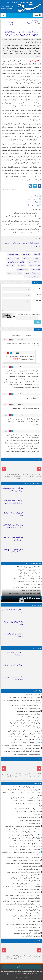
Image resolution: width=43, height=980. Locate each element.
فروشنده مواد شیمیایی (14, 273)
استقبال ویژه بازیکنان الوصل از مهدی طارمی (27, 811)
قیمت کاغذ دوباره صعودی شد (31, 584)
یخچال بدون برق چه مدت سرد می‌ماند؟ (28, 714)
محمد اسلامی (16, 243)
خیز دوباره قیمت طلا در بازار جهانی (30, 573)
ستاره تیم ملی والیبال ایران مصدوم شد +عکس (12, 635)
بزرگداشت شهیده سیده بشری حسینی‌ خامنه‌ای (14, 653)
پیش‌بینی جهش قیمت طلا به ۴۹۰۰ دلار (28, 581)
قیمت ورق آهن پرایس (33, 273)
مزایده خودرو (36, 269)
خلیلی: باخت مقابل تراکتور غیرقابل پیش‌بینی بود (26, 916)
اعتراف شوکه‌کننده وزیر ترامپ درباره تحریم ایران (26, 705)
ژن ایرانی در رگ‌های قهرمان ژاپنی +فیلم (12, 610)
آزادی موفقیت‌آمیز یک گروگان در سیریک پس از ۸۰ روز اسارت (12, 526)
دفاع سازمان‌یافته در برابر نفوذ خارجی (29, 930)
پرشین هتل (21, 265)
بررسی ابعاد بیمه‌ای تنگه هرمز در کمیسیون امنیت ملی (24, 829)
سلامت (39, 941)
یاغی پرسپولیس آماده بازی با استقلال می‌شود (27, 809)
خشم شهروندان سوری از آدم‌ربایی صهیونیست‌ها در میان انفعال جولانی (22, 794)
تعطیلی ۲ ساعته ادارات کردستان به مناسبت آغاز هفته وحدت (22, 895)
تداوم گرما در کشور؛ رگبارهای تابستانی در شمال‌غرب (11, 775)
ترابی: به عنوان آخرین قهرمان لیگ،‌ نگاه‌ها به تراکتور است (23, 904)
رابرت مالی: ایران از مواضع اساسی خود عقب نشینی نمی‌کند (22, 910)
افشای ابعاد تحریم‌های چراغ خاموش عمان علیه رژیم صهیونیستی (21, 745)
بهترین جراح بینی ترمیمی (16, 262)
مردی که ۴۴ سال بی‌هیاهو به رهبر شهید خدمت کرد (24, 697)
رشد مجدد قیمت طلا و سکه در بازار (29, 576)
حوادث (39, 759)
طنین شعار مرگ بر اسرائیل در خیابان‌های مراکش (25, 878)
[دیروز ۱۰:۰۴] (32, 637)
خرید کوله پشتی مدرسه (32, 276)
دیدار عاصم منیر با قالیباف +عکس (30, 717)
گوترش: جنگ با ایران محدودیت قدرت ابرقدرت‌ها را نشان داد (22, 790)
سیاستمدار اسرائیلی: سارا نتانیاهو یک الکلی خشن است (24, 846)
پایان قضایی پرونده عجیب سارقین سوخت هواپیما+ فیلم (12, 489)
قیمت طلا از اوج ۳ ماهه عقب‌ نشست (29, 881)
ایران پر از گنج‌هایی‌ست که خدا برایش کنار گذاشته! (25, 742)
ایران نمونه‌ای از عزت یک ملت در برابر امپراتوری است (24, 838)
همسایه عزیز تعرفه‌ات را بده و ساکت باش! (27, 849)
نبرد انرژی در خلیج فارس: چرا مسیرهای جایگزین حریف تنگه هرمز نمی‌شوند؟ (22, 853)
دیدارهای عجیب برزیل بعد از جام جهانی (28, 720)
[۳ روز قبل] (11, 467)
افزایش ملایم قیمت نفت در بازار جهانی (28, 869)
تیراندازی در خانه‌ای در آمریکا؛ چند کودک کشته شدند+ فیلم (13, 501)
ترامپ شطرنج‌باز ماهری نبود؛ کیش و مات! (27, 843)
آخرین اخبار (37, 783)
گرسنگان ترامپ (35, 814)
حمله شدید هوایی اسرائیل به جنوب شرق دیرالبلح (25, 798)
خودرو (39, 459)
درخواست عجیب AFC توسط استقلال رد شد (27, 754)
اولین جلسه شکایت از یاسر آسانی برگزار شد (27, 708)
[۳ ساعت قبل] (32, 528)
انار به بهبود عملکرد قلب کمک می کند (31, 957)
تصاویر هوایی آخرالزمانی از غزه (29, 598)
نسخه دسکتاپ (22, 967)
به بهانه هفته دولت (34, 823)
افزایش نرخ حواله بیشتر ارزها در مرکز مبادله (27, 578)
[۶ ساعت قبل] (31, 467)
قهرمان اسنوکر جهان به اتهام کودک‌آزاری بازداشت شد (24, 841)
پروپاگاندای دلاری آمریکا (33, 913)
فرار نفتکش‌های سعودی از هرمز (30, 875)
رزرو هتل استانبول (13, 258)
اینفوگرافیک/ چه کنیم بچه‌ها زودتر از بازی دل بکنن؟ (12, 957)
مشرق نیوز (25, 6)
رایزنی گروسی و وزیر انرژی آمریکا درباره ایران (26, 213)
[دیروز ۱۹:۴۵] (32, 553)
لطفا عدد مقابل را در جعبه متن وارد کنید (29, 314)
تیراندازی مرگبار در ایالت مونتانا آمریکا (29, 892)
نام (40, 288)
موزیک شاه (26, 254)
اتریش (7, 243)
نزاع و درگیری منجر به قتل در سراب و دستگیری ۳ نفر (24, 737)
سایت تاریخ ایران (13, 254)
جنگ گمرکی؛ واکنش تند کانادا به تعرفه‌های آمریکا (25, 898)
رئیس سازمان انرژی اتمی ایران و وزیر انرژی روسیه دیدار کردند (21, 232)
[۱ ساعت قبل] (32, 492)
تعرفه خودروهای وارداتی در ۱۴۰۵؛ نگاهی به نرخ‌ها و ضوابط (12, 476)
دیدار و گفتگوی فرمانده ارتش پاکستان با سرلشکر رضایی (24, 734)
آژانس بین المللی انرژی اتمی (31, 243)
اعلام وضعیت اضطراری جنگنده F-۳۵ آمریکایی (26, 919)
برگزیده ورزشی (36, 605)
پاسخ (5, 339)
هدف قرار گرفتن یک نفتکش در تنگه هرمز (27, 927)
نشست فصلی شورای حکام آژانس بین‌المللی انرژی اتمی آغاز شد (20, 221)
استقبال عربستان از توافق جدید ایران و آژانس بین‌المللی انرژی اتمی (22, 217)
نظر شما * (37, 300)
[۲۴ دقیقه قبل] (31, 767)
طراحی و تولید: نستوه (21, 977)
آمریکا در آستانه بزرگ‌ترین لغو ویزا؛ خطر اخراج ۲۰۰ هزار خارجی (21, 901)
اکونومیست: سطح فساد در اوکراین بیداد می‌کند (26, 884)
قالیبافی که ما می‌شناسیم (32, 694)
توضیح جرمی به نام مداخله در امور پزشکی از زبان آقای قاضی (22, 826)
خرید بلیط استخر (22, 269)
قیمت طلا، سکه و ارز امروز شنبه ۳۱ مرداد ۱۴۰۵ (26, 587)
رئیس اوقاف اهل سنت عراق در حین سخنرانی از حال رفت (23, 731)
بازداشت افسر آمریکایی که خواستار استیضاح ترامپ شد (24, 832)
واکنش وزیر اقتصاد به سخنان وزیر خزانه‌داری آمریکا (25, 723)
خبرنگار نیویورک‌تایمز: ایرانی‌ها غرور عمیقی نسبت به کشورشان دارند (23, 804)
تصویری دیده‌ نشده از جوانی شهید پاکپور (28, 711)
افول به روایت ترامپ (34, 921)
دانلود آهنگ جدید (34, 262)
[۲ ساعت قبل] (32, 504)
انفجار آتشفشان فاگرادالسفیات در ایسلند (28, 817)
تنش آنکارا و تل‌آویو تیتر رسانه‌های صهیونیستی (26, 933)
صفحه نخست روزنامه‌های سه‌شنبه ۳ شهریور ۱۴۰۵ (12, 678)
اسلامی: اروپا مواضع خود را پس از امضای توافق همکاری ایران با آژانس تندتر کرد (21, 33)
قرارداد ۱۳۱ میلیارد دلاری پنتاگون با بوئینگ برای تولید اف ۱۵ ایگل (21, 886)
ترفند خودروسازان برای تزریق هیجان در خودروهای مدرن (32, 475)
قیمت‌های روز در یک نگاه (33, 563)
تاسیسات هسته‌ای (35, 246)
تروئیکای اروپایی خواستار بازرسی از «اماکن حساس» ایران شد (21, 229)
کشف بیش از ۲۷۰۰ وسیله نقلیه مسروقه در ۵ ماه (32, 775)
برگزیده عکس (37, 648)
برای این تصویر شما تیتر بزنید (31, 866)
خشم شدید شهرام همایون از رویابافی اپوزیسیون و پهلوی (23, 872)
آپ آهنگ (37, 254)
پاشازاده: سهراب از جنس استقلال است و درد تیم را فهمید (23, 863)
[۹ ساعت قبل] (31, 949)
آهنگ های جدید (34, 265)
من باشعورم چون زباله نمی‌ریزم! (13, 664)
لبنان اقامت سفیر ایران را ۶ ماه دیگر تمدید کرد (13, 538)
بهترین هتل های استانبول (31, 258)
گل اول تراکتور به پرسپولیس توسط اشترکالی (27, 739)
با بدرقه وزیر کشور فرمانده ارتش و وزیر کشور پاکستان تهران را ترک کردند (23, 701)
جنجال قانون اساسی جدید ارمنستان (29, 820)
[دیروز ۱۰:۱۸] (32, 625)
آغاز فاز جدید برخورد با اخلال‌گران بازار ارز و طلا (26, 787)
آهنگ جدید (9, 265)
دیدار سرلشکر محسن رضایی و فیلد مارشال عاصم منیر (24, 748)
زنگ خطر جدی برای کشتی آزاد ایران (13, 623)
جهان (37, 15)
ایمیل (39, 294)
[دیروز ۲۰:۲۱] (32, 541)
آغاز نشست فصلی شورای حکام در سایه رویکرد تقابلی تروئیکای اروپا (22, 225)
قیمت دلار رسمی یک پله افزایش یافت (29, 570)
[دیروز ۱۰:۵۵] (32, 613)
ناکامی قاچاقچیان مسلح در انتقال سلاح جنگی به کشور (12, 550)
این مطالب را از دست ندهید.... (31, 483)
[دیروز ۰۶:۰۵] (11, 949)
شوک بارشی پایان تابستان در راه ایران (13, 514)
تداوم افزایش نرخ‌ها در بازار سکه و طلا (28, 567)
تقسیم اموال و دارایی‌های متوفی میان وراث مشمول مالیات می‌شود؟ (24, 727)
